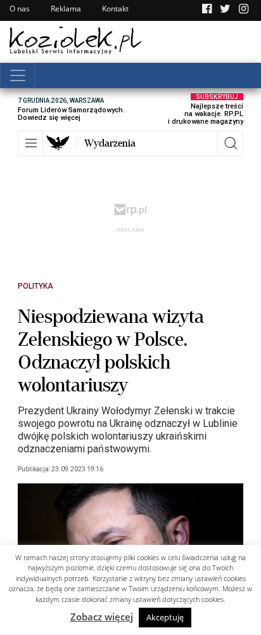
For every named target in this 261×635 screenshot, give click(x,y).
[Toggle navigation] (17, 75)
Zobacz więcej (101, 616)
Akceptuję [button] (165, 617)
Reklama (66, 8)
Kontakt (115, 8)
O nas (20, 8)
